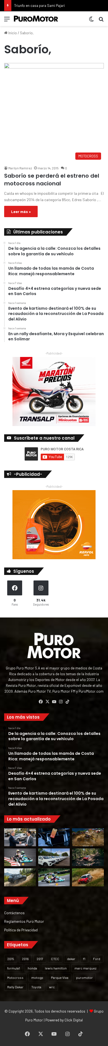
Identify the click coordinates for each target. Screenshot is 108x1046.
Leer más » (21, 211)
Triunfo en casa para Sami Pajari (39, 5)
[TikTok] (67, 701)
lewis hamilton (56, 968)
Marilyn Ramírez (20, 168)
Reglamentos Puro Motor (24, 921)
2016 (25, 959)
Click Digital (74, 1020)
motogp (37, 977)
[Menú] (7, 21)
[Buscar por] (101, 21)
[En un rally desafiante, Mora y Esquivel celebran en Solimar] (88, 857)
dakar (71, 959)
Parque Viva (59, 977)
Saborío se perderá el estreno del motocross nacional (51, 179)
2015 (10, 959)
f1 (84, 959)
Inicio (12, 33)
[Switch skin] (91, 21)
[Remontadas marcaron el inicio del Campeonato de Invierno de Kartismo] (54, 877)
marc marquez (85, 968)
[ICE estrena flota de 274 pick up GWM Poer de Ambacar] (54, 857)
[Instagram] (60, 701)
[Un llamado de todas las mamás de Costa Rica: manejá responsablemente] (54, 837)
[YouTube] (54, 701)
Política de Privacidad (21, 929)
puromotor (84, 977)
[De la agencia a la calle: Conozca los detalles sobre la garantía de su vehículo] (20, 837)
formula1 (13, 968)
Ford (96, 959)
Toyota (36, 987)
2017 (40, 959)
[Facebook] (40, 701)
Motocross (15, 977)
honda (32, 968)
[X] (47, 701)
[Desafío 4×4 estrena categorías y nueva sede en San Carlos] (88, 837)
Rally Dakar (15, 987)
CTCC (55, 959)
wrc (52, 987)
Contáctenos (14, 912)
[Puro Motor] (36, 18)
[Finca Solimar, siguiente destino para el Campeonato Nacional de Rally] (88, 877)
